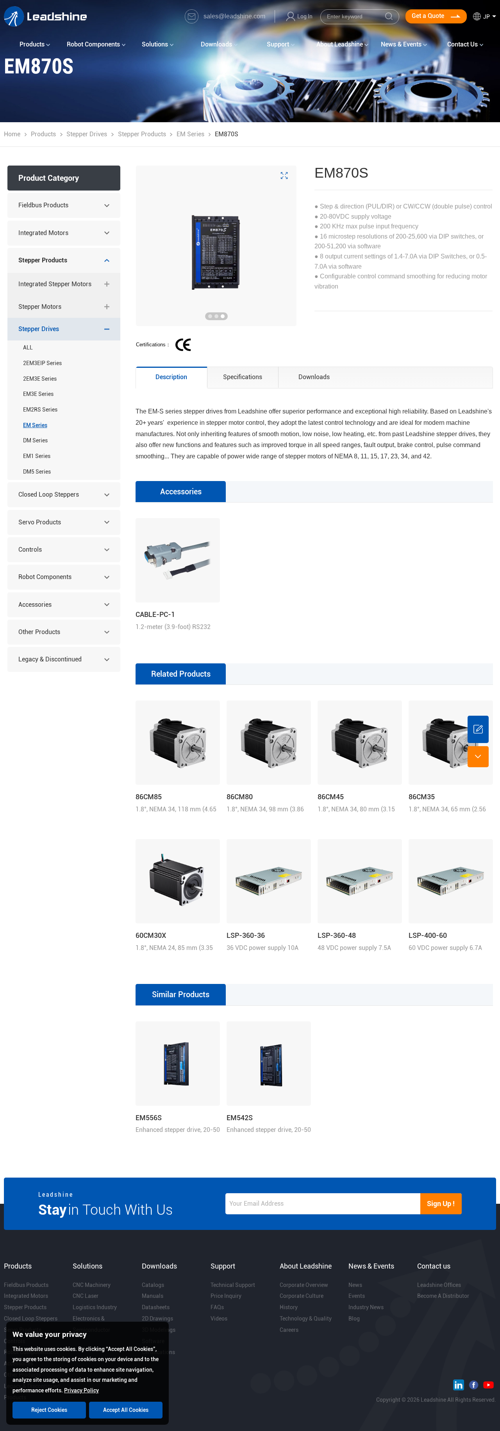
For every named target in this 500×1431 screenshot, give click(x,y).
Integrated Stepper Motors (54, 284)
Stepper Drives (86, 134)
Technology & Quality (306, 1318)
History (289, 1307)
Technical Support (233, 1285)
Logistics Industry (95, 1307)
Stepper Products (142, 134)
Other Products (39, 632)
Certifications (158, 1352)
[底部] (478, 756)
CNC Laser (85, 1296)
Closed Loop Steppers (48, 494)
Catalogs (153, 1285)
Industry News (366, 1307)
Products (43, 134)
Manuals (152, 1296)
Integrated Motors (43, 233)
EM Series (190, 134)
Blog (354, 1318)
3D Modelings (158, 1330)
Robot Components (44, 577)
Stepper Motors (39, 306)
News (355, 1285)
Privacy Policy (81, 1390)
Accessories (35, 604)
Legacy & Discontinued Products (50, 664)
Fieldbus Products (43, 205)
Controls (30, 549)
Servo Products (39, 522)
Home (12, 134)
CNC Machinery (92, 1285)
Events (356, 1296)
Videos (219, 1318)
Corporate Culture (301, 1296)
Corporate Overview (304, 1285)
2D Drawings (157, 1318)
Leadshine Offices (439, 1285)
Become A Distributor (443, 1296)
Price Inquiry (226, 1296)
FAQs (217, 1307)
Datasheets (156, 1307)
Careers (289, 1330)
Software (153, 1341)
